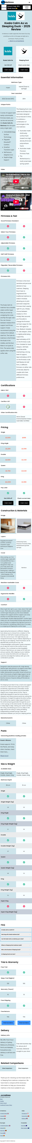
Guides (2, 1101)
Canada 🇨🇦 (3, 1116)
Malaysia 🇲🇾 (25, 1118)
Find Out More (8, 1023)
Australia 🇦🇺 (24, 1125)
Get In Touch (3, 1103)
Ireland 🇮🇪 (2, 1128)
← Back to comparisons (16, 41)
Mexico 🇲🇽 (3, 1118)
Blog (1, 1099)
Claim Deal (27, 7)
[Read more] (4, 756)
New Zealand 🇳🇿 (25, 1128)
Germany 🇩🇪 (3, 1130)
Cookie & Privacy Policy (6, 1105)
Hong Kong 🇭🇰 (25, 1116)
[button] (29, 2)
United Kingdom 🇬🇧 (5, 1125)
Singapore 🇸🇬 (25, 1113)
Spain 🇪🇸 (2, 1135)
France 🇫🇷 (2, 1133)
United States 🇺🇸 (4, 1113)
